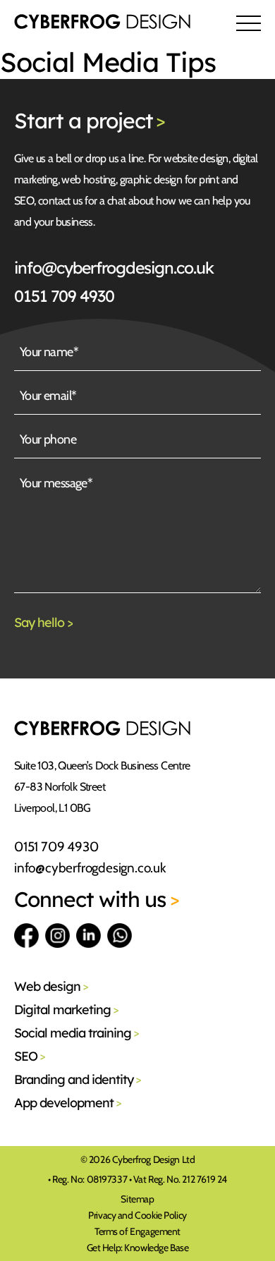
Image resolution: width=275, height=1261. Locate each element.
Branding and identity (77, 1079)
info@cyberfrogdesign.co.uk (114, 267)
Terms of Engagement (137, 1231)
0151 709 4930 (64, 296)
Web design (51, 986)
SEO (29, 1056)
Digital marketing (66, 1009)
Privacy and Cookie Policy (137, 1215)
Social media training (76, 1033)
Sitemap (137, 1199)
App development (67, 1103)
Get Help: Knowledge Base (138, 1247)
